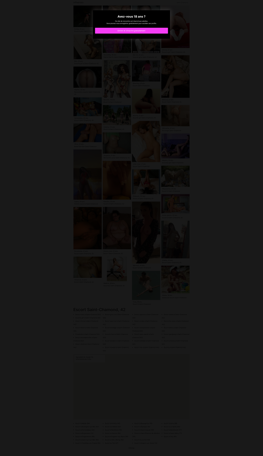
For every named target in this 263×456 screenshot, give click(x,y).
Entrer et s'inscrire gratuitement (131, 31)
